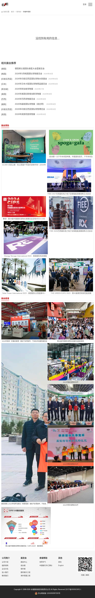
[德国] (3, 69)
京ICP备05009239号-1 (73, 589)
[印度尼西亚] (6, 79)
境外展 (18, 12)
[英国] (3, 114)
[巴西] (3, 99)
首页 (12, 12)
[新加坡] (4, 89)
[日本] (3, 84)
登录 (84, 4)
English (61, 565)
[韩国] (3, 74)
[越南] (3, 104)
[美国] (3, 94)
